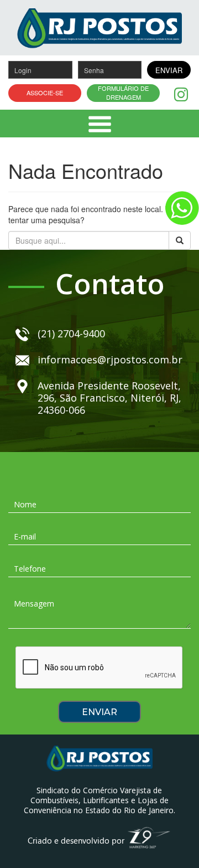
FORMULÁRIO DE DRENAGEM (123, 92)
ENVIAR (168, 70)
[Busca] (180, 240)
